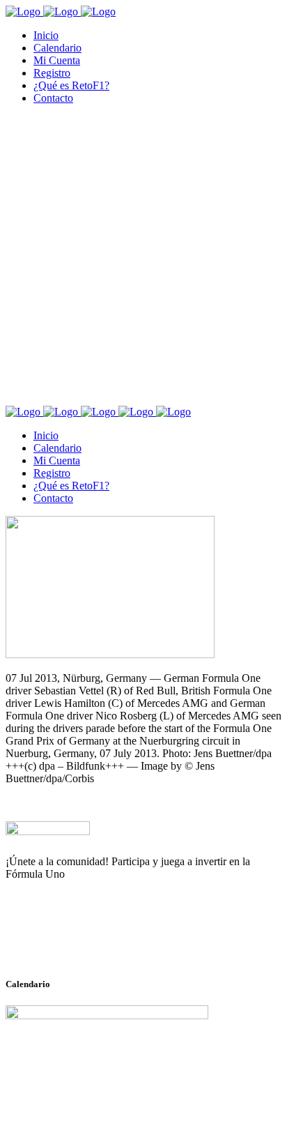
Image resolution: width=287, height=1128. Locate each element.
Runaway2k (73, 942)
